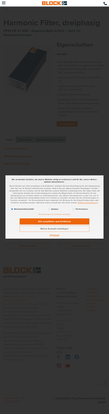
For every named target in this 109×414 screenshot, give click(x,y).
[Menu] (3, 3)
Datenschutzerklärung (88, 203)
